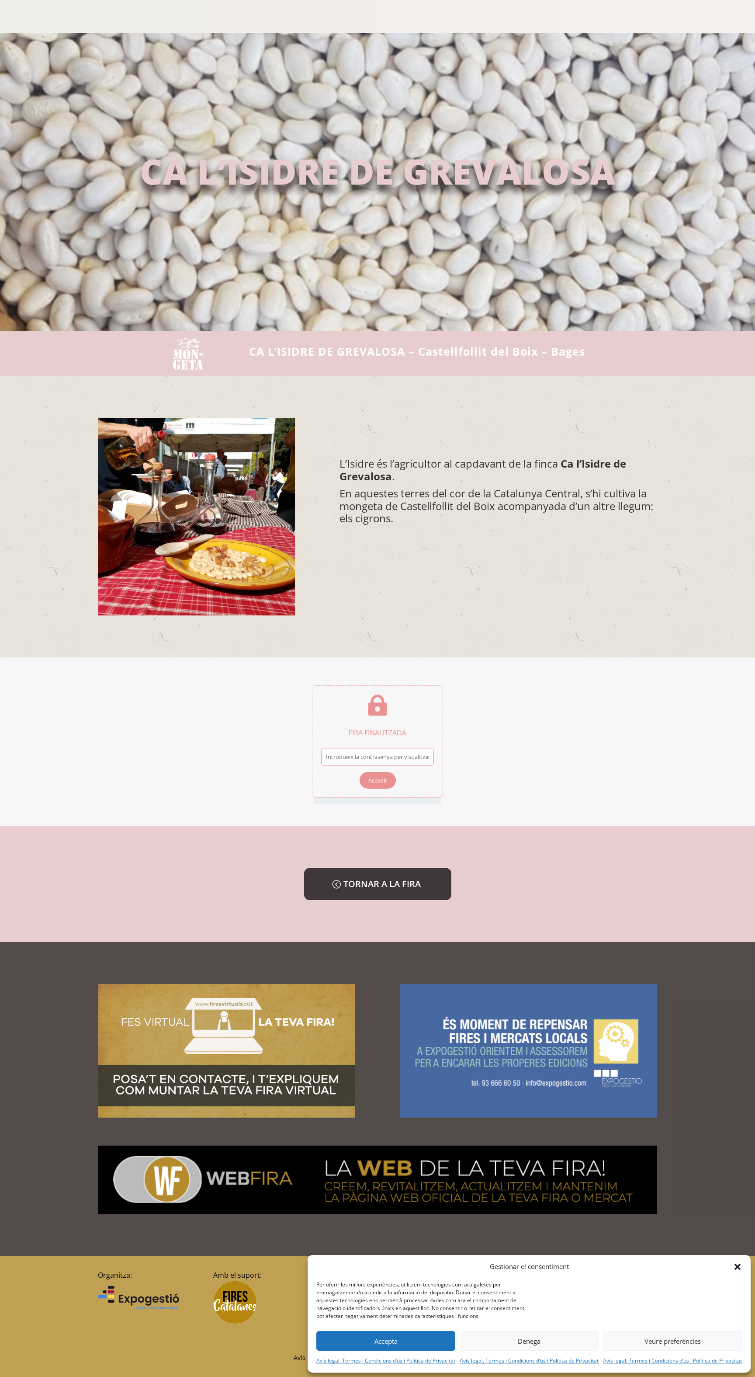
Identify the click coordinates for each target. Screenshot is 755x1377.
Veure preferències (672, 1341)
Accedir (377, 780)
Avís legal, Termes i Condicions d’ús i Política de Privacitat (385, 1360)
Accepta (386, 1341)
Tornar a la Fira (382, 884)
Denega (529, 1341)
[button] (737, 1266)
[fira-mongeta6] (196, 613)
